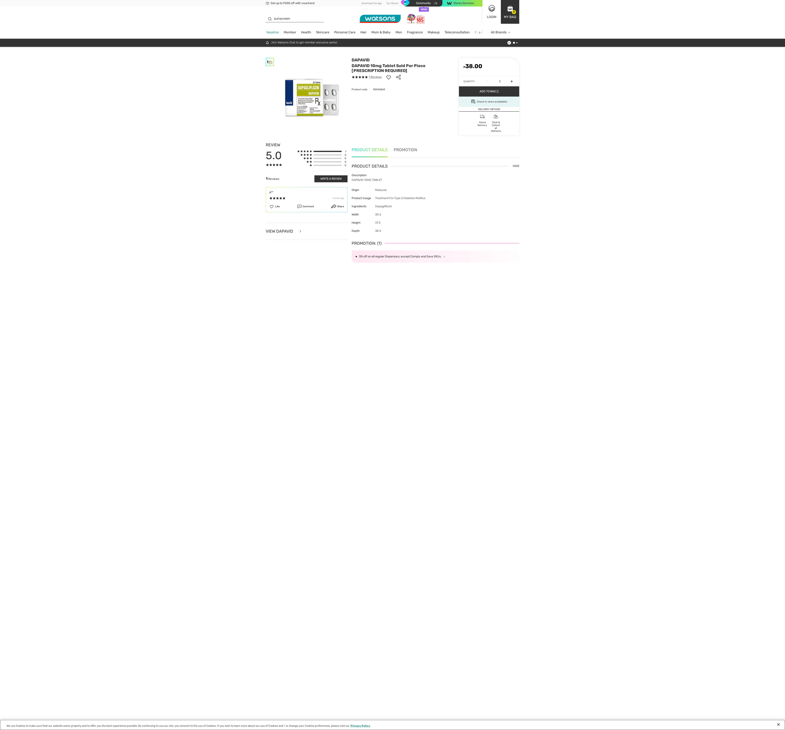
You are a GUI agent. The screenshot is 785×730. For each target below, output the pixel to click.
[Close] (778, 724)
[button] (510, 12)
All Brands (499, 32)
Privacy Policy (360, 725)
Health (306, 32)
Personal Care (344, 32)
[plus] (512, 81)
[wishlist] (389, 77)
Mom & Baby (381, 32)
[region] (392, 725)
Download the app (372, 3)
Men (399, 32)
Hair (363, 32)
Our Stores (392, 3)
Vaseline (272, 32)
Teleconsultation (457, 32)
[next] (479, 32)
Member (290, 32)
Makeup (434, 32)
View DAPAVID (280, 231)
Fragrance (415, 32)
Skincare (322, 32)
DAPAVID (361, 59)
